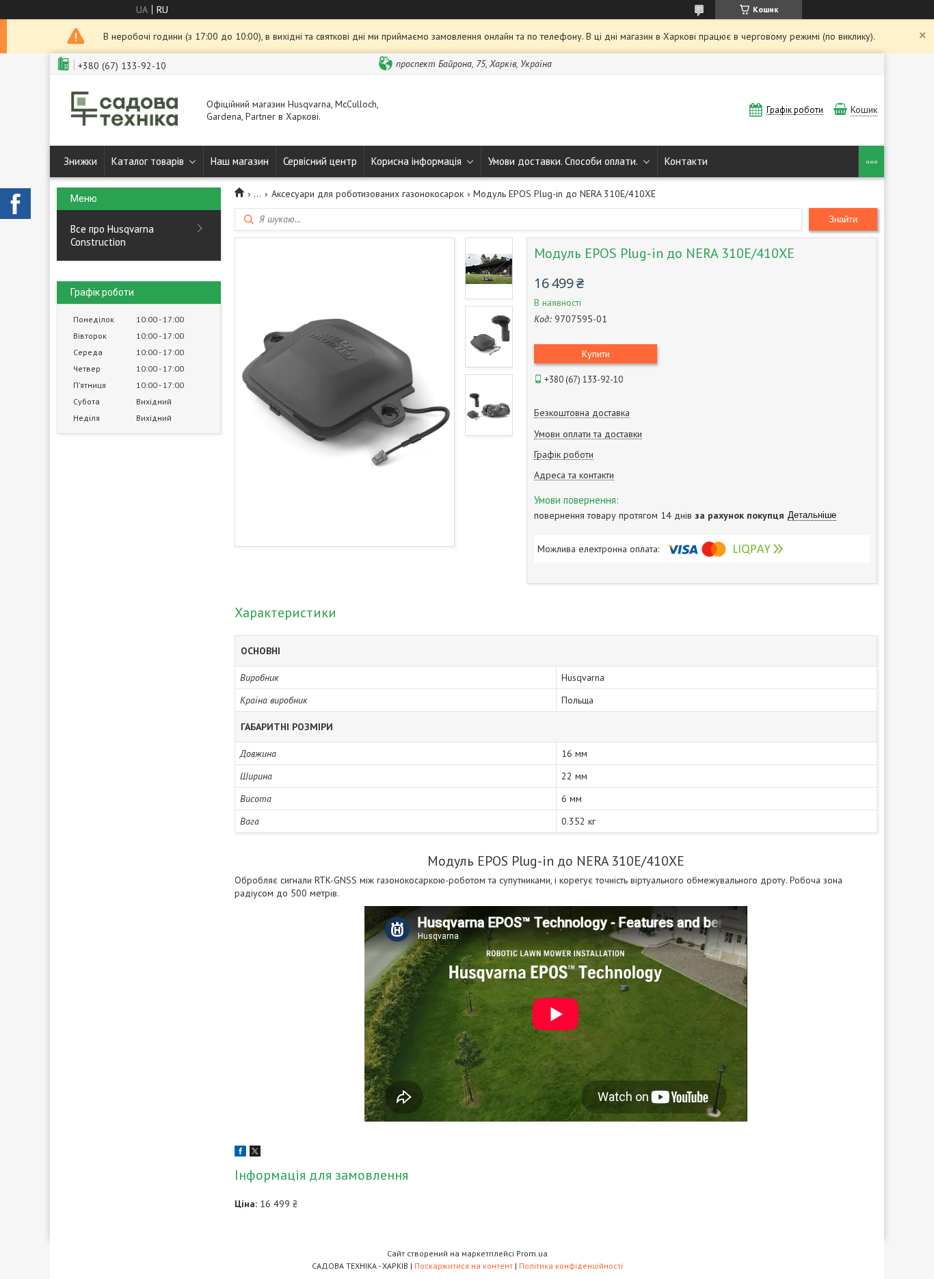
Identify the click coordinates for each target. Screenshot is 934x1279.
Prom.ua (532, 1253)
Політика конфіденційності (571, 1266)
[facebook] (240, 1153)
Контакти (686, 161)
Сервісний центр (320, 161)
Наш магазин (240, 161)
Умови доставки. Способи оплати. (563, 161)
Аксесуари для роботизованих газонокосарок (367, 194)
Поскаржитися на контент (463, 1266)
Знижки (80, 161)
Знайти (843, 219)
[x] (255, 1153)
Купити (596, 354)
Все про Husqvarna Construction (112, 235)
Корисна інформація (416, 161)
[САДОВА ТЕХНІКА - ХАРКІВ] (125, 110)
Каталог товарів (147, 161)
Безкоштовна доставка (582, 413)
